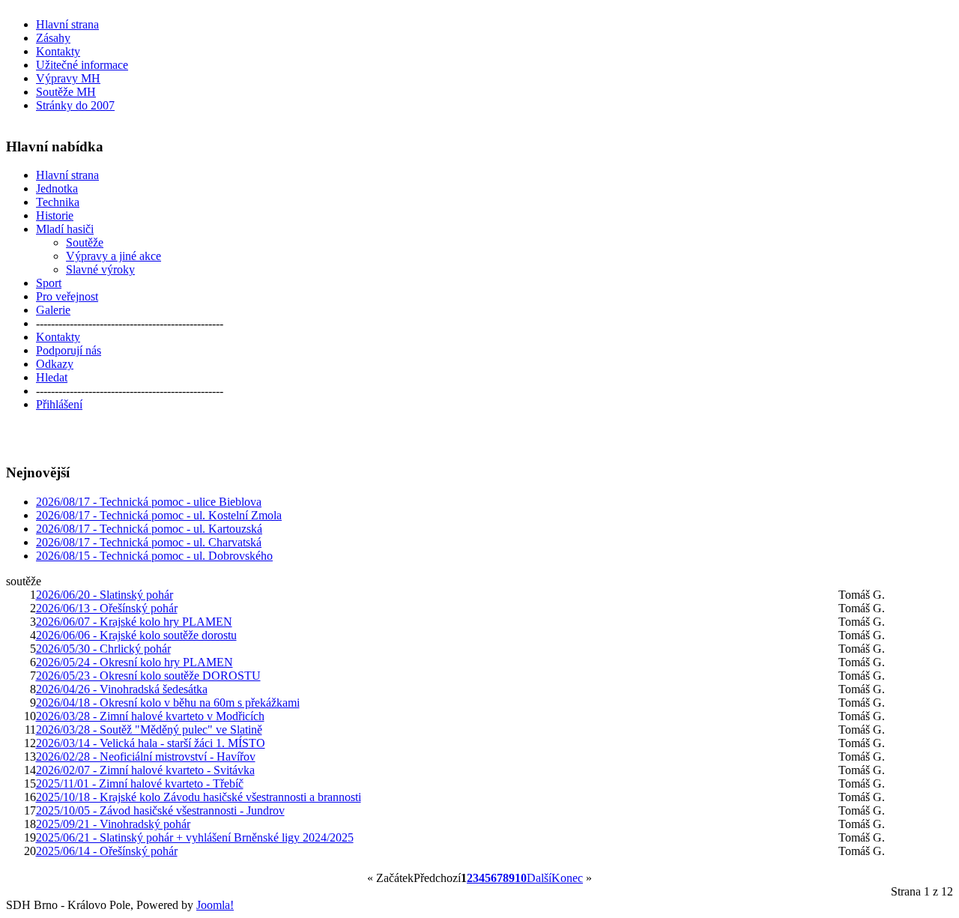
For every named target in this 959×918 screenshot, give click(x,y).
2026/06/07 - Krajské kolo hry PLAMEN (134, 621)
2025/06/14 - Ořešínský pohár (107, 851)
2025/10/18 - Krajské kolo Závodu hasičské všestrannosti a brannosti (198, 797)
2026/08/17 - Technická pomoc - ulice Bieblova (148, 501)
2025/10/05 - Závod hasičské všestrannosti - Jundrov (160, 810)
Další (539, 878)
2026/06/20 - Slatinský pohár (104, 594)
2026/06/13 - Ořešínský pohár (107, 608)
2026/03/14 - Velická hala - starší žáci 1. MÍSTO (150, 743)
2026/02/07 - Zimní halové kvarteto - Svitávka (145, 770)
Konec (567, 878)
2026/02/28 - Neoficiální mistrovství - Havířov (145, 756)
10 (521, 878)
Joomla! (215, 905)
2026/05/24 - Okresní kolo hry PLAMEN (134, 662)
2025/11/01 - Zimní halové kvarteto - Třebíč (139, 783)
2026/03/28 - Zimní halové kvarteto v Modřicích (150, 716)
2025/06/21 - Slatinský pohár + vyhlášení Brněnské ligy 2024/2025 (195, 837)
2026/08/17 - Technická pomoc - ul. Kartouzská (149, 528)
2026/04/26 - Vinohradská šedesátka (122, 689)
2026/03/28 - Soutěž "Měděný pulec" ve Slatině (149, 729)
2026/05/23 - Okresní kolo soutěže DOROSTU (148, 675)
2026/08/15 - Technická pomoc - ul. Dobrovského (154, 555)
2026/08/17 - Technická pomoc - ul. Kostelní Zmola (159, 515)
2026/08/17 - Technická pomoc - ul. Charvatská (148, 542)
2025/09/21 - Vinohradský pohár (113, 824)
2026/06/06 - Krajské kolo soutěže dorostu (136, 635)
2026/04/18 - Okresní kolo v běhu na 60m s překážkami (168, 702)
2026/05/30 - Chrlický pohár (103, 648)
